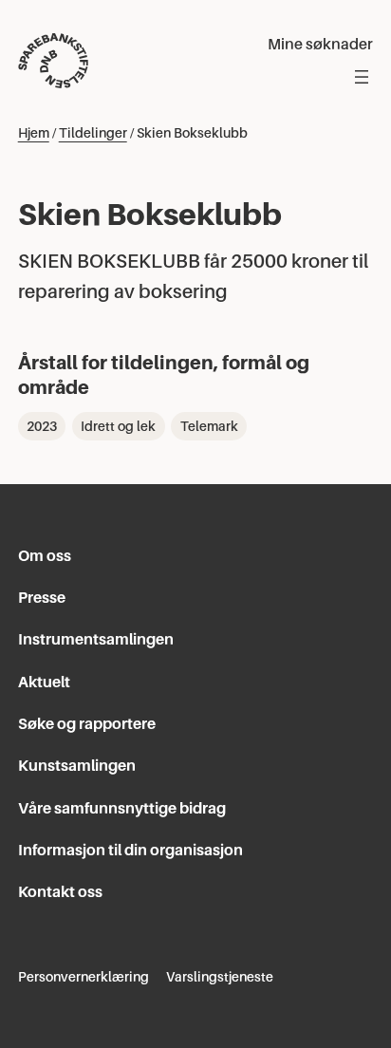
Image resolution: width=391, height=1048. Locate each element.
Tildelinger (93, 132)
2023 (42, 426)
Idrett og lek (118, 426)
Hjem (33, 132)
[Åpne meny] (361, 77)
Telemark (209, 426)
